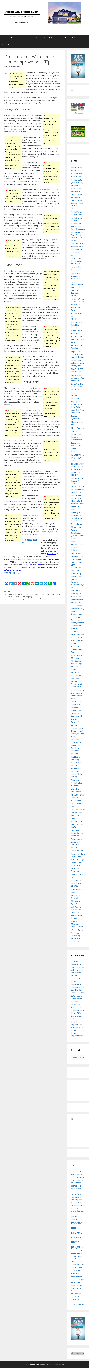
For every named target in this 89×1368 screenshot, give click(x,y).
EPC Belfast (76, 553)
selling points (75, 1280)
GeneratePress (59, 1364)
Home (4, 38)
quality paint (75, 1264)
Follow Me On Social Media (73, 38)
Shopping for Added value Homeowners (76, 783)
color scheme (76, 1188)
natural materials (76, 1259)
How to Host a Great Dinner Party (77, 649)
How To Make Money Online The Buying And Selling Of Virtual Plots (77, 661)
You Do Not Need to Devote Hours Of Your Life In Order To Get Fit (78, 1013)
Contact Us (75, 452)
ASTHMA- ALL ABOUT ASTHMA (77, 316)
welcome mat (75, 1302)
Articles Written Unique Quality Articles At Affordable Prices (77, 304)
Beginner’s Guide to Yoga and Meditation (77, 354)
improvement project (77, 1227)
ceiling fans (76, 1183)
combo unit (74, 1191)
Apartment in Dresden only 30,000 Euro (76, 276)
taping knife (56, 594)
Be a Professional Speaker (76, 345)
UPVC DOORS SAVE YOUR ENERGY (76, 883)
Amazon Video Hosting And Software (77, 249)
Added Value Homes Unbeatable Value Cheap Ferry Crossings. (78, 223)
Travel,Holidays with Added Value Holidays (78, 857)
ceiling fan (80, 1180)
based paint (75, 1177)
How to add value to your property (19, 597)
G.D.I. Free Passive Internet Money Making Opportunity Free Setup (78, 623)
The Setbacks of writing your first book (78, 813)
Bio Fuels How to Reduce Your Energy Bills (77, 363)
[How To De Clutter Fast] (78, 1119)
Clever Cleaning (77, 428)
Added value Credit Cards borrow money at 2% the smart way (78, 203)
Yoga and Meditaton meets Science (77, 924)
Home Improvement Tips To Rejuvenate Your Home (26, 599)
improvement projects (77, 1242)
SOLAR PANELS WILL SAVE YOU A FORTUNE (77, 798)
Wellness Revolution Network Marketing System (75, 898)
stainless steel (46, 594)
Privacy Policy (77, 722)
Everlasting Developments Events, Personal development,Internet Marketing (77, 582)
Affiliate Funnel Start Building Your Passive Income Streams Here (77, 237)
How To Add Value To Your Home (77, 640)
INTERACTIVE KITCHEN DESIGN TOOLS (77, 672)
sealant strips (76, 1277)
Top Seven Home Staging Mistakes (77, 833)
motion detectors (77, 1256)
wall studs (78, 1296)
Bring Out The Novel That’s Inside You (77, 387)
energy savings (12, 594)
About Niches (77, 167)
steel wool (78, 1291)
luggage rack (79, 1253)
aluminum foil (76, 1172)
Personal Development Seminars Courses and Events (76, 713)
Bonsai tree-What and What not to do (77, 378)
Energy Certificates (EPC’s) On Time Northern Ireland (77, 535)
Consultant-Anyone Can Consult (76, 446)
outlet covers (76, 1261)
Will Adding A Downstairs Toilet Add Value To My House (77, 912)
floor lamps (75, 1214)
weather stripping (76, 1299)
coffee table (77, 1185)
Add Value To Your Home (16, 592)
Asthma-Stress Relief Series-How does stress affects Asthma (77, 327)
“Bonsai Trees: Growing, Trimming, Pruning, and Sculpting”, (77, 935)
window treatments (77, 1305)
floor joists (80, 1211)
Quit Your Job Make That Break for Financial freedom (77, 748)
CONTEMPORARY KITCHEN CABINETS (77, 458)
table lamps (74, 1294)
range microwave (33, 594)
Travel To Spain (78, 850)
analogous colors (76, 1175)
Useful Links (76, 889)
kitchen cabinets (76, 1250)
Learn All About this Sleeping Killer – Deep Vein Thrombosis (77, 695)
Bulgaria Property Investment (76, 396)
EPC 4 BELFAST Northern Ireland (77, 547)
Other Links (76, 704)
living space (22, 594)
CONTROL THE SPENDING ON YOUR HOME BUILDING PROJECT (77, 469)
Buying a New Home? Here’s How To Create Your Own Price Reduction (77, 407)
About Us (5, 44)
